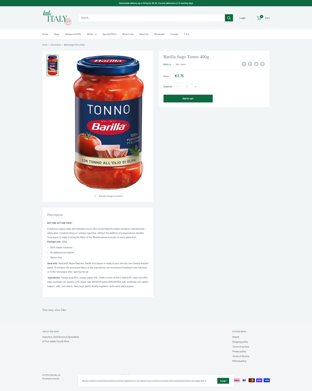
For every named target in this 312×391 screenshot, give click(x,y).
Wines (90, 34)
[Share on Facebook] (244, 64)
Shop (56, 34)
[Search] (229, 17)
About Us (144, 34)
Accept (223, 381)
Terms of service (240, 346)
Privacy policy (239, 351)
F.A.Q (186, 34)
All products (56, 45)
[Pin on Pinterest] (250, 64)
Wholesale (159, 34)
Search (235, 337)
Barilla (167, 64)
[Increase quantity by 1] (195, 86)
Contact (174, 34)
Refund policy (239, 361)
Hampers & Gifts (73, 34)
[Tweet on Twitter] (256, 64)
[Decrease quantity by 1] (178, 86)
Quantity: (168, 86)
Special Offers (110, 34)
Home (45, 34)
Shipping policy (240, 341)
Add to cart (188, 98)
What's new (128, 34)
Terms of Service (240, 356)
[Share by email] (262, 64)
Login (243, 17)
